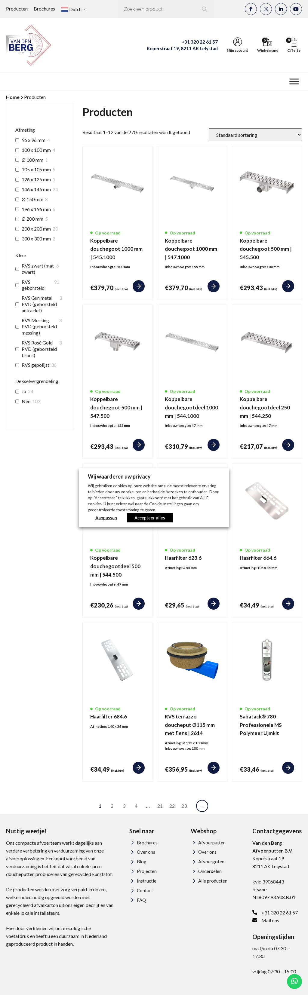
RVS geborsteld (33, 285)
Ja (24, 391)
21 (160, 806)
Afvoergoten (211, 861)
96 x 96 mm (33, 140)
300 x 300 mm (36, 238)
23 (184, 806)
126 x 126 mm (36, 179)
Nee (26, 401)
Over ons (146, 852)
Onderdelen (210, 871)
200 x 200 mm (36, 228)
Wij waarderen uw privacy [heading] (119, 476)
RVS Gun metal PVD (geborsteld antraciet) (39, 304)
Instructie (146, 880)
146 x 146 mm (36, 189)
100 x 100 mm (36, 150)
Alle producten (212, 880)
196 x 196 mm (36, 209)
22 (172, 806)
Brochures (44, 8)
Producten (17, 8)
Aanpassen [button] (106, 517)
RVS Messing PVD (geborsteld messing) (39, 326)
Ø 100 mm (32, 160)
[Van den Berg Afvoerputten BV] (28, 45)
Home (13, 97)
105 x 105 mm (36, 169)
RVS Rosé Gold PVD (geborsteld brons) (39, 349)
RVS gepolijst (35, 365)
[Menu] (294, 81)
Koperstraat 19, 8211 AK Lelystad (182, 48)
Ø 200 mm (32, 219)
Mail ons (270, 920)
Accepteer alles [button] (149, 517)
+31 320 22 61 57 (200, 41)
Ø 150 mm (32, 199)
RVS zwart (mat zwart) (38, 269)
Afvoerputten (212, 842)
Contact (145, 890)
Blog (141, 861)
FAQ (141, 900)
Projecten (147, 871)
